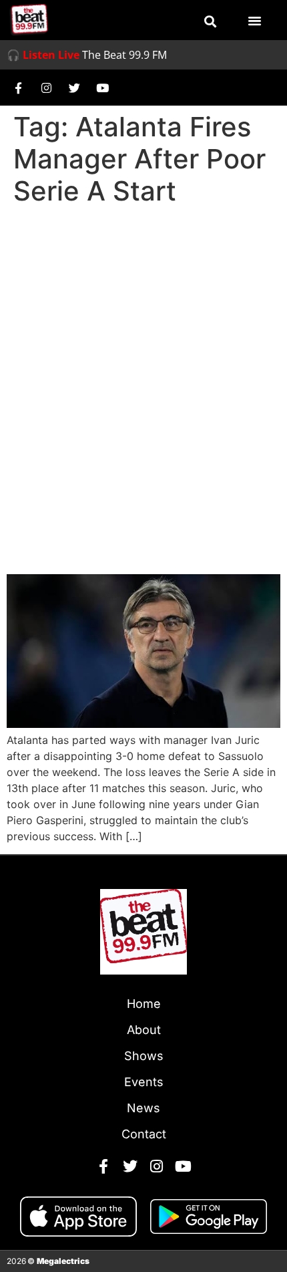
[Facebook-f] (18, 87)
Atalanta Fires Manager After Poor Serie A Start (125, 537)
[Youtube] (102, 87)
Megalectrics (63, 1261)
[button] (210, 21)
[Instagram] (46, 87)
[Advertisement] (143, 361)
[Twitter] (74, 87)
